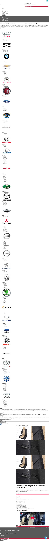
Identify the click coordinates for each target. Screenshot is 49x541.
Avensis (5, 369)
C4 (4, 85)
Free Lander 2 (6, 192)
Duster (5, 284)
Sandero (5, 287)
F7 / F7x (5, 133)
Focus (19, 425)
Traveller (5, 271)
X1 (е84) (5, 61)
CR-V (5, 146)
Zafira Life (5, 260)
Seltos (5, 179)
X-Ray (5, 406)
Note (5, 244)
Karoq (5, 299)
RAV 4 (5, 373)
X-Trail (5, 248)
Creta (5, 156)
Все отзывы (2, 422)
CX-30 (5, 204)
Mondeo (5, 109)
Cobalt (5, 72)
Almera (5, 241)
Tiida (5, 247)
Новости (3, 14)
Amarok (5, 384)
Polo (5, 389)
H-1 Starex (6, 158)
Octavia (5, 300)
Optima (5, 177)
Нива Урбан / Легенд (7, 405)
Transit (5, 110)
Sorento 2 (5, 180)
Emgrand (5, 122)
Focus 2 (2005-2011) (24, 425)
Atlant (5, 313)
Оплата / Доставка (5, 11)
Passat (5, 388)
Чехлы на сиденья (5, 16)
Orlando (5, 74)
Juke (5, 242)
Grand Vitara (6, 346)
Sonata (5, 162)
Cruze (5, 73)
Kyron (5, 325)
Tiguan (5, 390)
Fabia (5, 298)
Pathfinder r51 (6, 245)
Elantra (5, 157)
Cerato (5, 175)
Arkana (5, 283)
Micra (5, 243)
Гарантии (3, 12)
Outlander (5, 229)
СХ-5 (5, 205)
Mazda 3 (5, 202)
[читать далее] (29, 410)
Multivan (5, 387)
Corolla (5, 371)
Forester (5, 336)
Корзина (1, 540)
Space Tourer (6, 86)
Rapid (5, 301)
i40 (4, 159)
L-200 (5, 227)
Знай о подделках (5, 13)
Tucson (5, 163)
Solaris (5, 161)
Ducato (5, 96)
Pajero (5, 230)
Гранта (5, 401)
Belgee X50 (6, 50)
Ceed (5, 174)
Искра (5, 402)
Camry (5, 370)
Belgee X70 (6, 51)
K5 (4, 176)
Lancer (5, 228)
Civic (5, 145)
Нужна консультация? (4, 539)
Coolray (5, 121)
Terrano (5, 246)
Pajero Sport (6, 231)
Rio (4, 178)
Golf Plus (5, 386)
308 (4, 272)
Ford (17, 425)
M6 (4, 134)
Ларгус (5, 404)
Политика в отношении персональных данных (8, 533)
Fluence (5, 285)
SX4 (5, 347)
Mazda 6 (5, 203)
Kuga (5, 108)
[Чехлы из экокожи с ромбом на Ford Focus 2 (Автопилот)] (23, 454)
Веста (5, 400)
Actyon (5, 324)
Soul (5, 181)
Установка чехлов (5, 10)
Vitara (5, 348)
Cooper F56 (6, 216)
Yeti (4, 302)
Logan (5, 286)
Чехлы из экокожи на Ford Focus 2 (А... (23, 527)
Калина (5, 403)
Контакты (4, 15)
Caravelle (5, 385)
